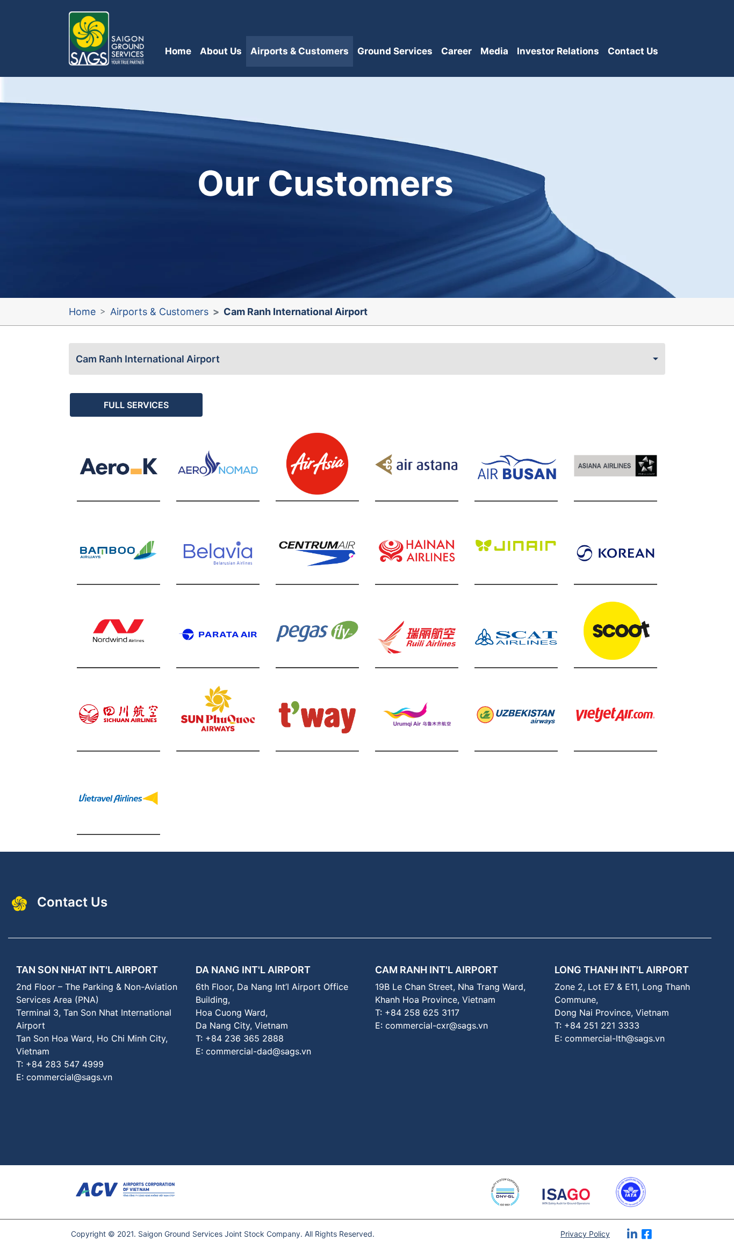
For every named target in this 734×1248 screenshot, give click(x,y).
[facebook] (657, 1238)
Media (494, 51)
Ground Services (395, 51)
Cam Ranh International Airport (148, 359)
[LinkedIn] (634, 1238)
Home (178, 51)
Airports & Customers (299, 51)
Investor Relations (558, 51)
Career (456, 51)
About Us (221, 51)
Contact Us (633, 51)
